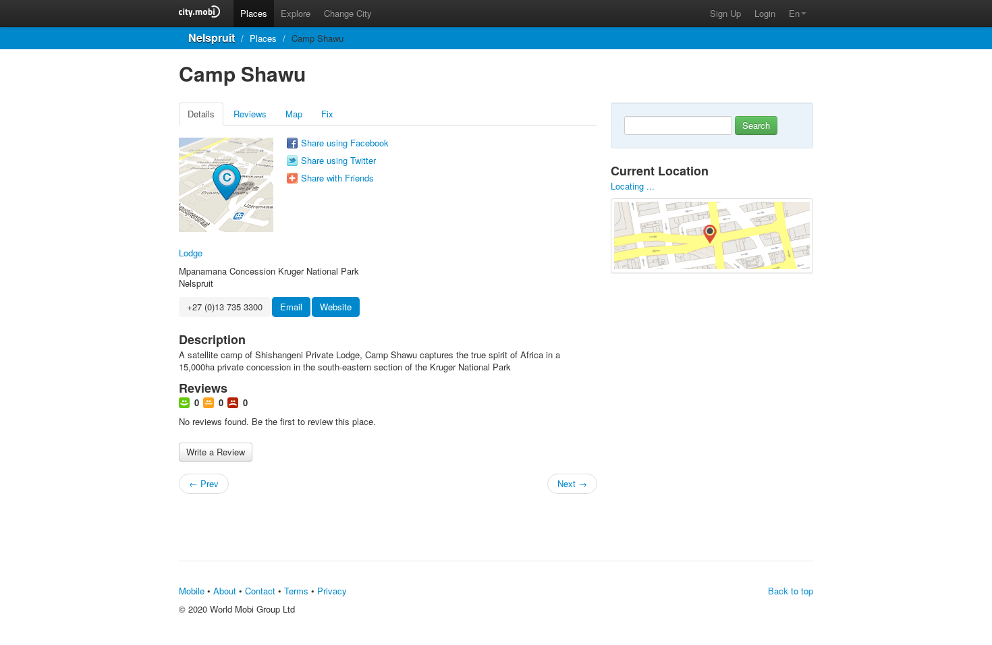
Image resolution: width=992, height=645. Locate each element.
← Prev (204, 483)
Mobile (191, 590)
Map (293, 113)
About (224, 590)
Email (291, 306)
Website (336, 306)
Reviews (250, 113)
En (794, 13)
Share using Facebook (345, 143)
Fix (327, 113)
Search (756, 125)
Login (764, 13)
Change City (348, 13)
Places (253, 13)
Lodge (190, 252)
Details (201, 113)
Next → (572, 483)
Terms (296, 590)
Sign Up (725, 13)
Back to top (790, 590)
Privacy (332, 590)
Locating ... (633, 185)
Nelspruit (211, 37)
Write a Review (215, 451)
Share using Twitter (338, 160)
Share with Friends (337, 178)
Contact (260, 590)
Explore (295, 13)
